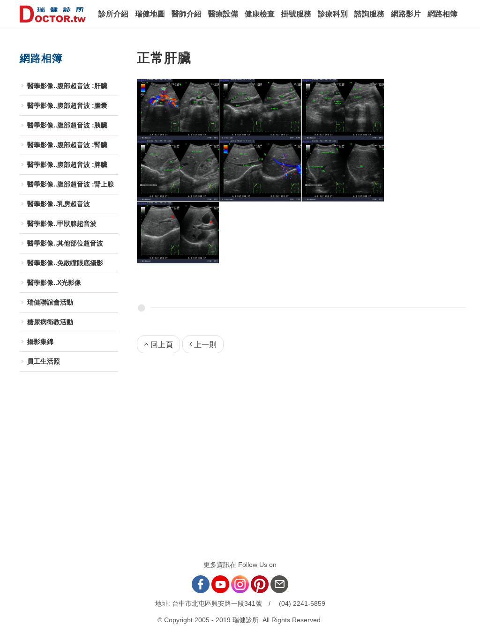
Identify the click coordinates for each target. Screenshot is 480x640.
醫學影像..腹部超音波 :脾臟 (67, 164)
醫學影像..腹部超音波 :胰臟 (67, 125)
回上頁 (161, 345)
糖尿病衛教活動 (50, 322)
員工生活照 (43, 361)
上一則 (205, 345)
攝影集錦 (40, 341)
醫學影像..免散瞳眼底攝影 (65, 263)
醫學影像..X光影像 (54, 282)
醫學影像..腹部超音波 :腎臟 (67, 145)
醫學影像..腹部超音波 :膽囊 (67, 105)
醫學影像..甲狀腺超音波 (62, 223)
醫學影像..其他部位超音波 (65, 243)
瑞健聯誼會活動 (50, 302)
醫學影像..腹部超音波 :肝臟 (67, 85)
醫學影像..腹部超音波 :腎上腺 (70, 184)
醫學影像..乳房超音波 (58, 204)
